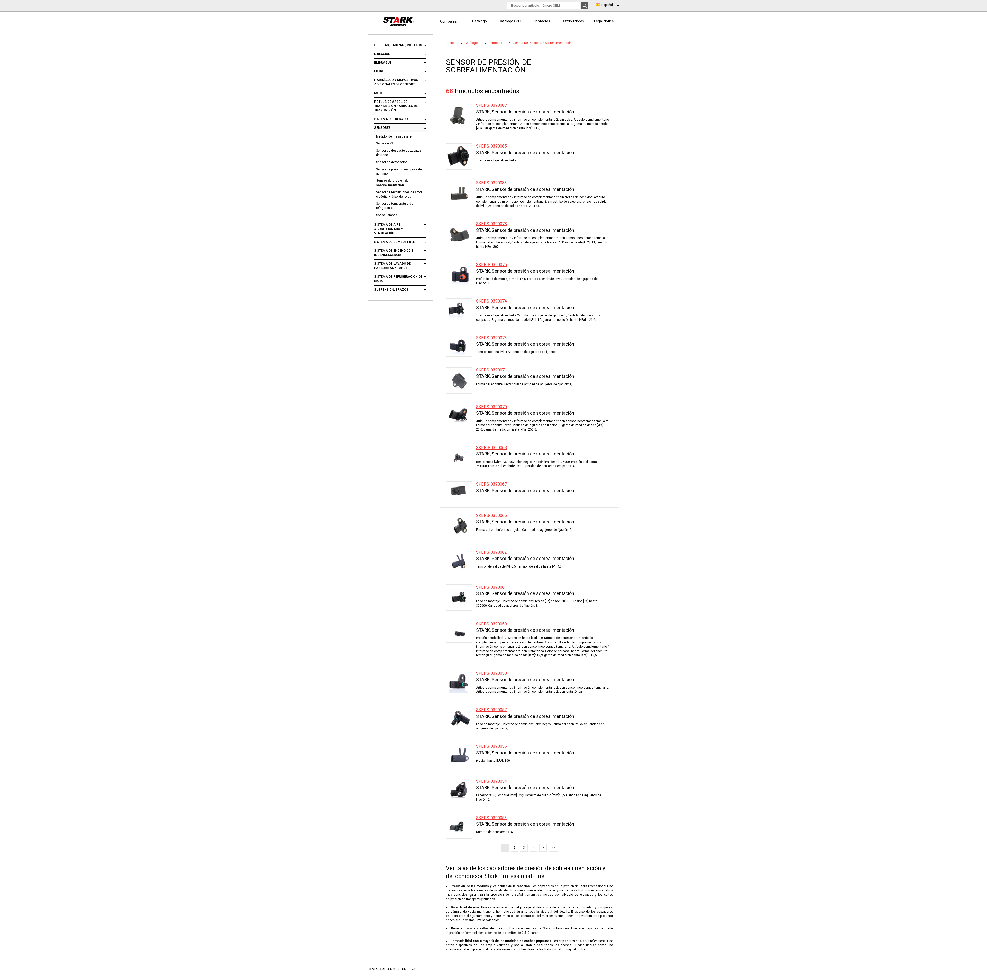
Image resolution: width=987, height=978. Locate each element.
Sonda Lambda (386, 215)
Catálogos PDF (510, 21)
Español (607, 5)
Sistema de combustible (394, 242)
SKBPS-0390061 (491, 587)
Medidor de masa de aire (394, 136)
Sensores (382, 128)
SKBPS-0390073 (491, 337)
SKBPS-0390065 (491, 515)
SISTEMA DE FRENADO (391, 119)
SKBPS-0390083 (491, 182)
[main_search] (584, 5)
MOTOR (380, 93)
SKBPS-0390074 (491, 301)
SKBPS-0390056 (491, 746)
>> (553, 847)
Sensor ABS (384, 143)
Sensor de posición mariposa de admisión (399, 172)
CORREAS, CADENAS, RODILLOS (398, 45)
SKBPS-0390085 (491, 146)
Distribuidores (573, 21)
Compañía (448, 21)
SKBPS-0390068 (491, 447)
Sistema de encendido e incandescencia (393, 253)
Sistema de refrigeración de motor (398, 279)
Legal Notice (604, 21)
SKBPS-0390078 (491, 223)
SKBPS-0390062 (491, 552)
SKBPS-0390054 (491, 781)
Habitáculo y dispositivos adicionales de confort (396, 82)
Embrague (382, 63)
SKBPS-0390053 (491, 817)
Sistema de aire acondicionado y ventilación (388, 229)
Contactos (541, 21)
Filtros (380, 71)
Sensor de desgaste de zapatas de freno (399, 153)
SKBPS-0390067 (491, 484)
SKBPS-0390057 (491, 709)
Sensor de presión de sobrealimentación (392, 183)
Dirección (382, 54)
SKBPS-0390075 (491, 264)
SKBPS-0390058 (491, 673)
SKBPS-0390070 (491, 406)
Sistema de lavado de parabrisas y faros (392, 266)
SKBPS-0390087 (491, 105)
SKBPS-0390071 (491, 370)
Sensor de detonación (391, 162)
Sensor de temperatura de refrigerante (394, 206)
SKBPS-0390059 (491, 623)
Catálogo (479, 21)
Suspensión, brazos (391, 289)
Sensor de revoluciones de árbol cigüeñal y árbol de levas (399, 194)
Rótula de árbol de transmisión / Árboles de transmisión (396, 106)
